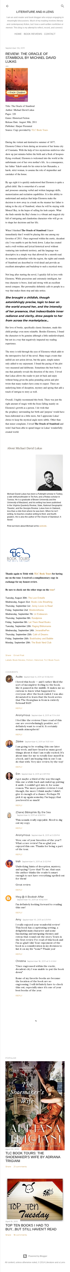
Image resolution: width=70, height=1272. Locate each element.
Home (18, 34)
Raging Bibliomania (41, 626)
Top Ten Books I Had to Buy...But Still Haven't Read (30, 1227)
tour (52, 589)
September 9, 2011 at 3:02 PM (36, 861)
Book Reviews (33, 34)
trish (18, 861)
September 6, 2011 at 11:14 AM (45, 715)
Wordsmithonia (36, 610)
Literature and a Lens (35, 11)
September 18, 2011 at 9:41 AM (41, 961)
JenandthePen (42, 630)
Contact (50, 34)
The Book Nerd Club (41, 642)
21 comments (20, 1166)
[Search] (62, 5)
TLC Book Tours (39, 130)
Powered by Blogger (37, 1256)
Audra (19, 676)
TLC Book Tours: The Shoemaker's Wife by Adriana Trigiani (32, 1157)
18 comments (20, 1235)
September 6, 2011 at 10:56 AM (38, 677)
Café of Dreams (40, 634)
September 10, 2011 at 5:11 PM (37, 919)
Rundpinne (37, 618)
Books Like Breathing (41, 602)
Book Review (19, 660)
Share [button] (8, 655)
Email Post (19, 655)
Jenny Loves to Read (42, 606)
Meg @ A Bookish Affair (30, 896)
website (43, 526)
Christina (21, 961)
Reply (19, 708)
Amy (18, 919)
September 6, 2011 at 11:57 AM (39, 741)
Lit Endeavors (41, 614)
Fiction (29, 660)
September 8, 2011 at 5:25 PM (45, 835)
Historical (38, 660)
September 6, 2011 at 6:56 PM (31, 815)
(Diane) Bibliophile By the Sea (33, 812)
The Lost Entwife (36, 598)
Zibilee (19, 741)
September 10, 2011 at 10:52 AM (32, 899)
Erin (18, 773)
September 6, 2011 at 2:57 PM (36, 774)
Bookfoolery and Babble (41, 638)
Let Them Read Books (40, 622)
